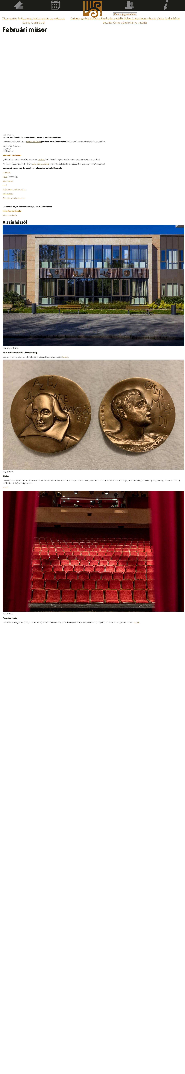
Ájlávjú (5, 177)
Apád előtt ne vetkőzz (40, 164)
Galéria (26, 23)
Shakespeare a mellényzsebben (14, 189)
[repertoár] (18, 5)
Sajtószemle (25, 19)
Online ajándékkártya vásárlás (130, 23)
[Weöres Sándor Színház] (92, 9)
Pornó (5, 185)
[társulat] (129, 5)
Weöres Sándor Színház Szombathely (20, 352)
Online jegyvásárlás (10, 215)
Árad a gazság (8, 181)
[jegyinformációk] (166, 5)
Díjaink (6, 476)
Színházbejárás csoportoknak (48, 19)
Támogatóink (9, 19)
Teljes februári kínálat (12, 211)
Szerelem (41, 160)
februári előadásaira (33, 142)
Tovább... (65, 357)
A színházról (38, 23)
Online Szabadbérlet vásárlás (140, 19)
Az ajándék (7, 172)
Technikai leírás (10, 618)
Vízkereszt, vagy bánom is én (13, 198)
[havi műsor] (55, 5)
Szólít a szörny (8, 194)
